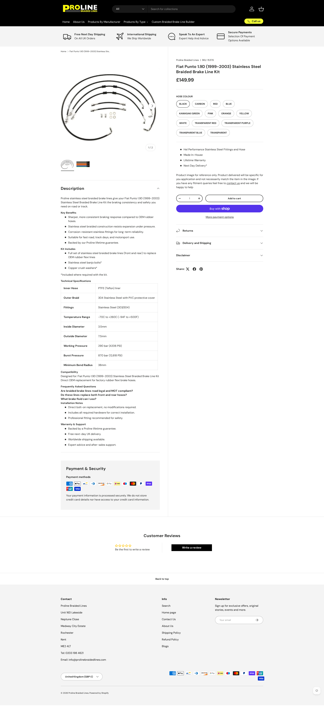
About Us (167, 626)
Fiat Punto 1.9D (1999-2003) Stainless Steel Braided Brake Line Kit (90, 51)
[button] (261, 9)
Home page (169, 612)
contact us (233, 183)
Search (166, 606)
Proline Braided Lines (187, 60)
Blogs (165, 646)
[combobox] (174, 9)
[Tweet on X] (187, 269)
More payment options (220, 217)
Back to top (162, 578)
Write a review (191, 547)
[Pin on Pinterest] (201, 269)
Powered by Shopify (99, 693)
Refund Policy (170, 639)
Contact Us (169, 619)
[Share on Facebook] (194, 269)
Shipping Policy (171, 633)
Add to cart (234, 198)
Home (63, 51)
